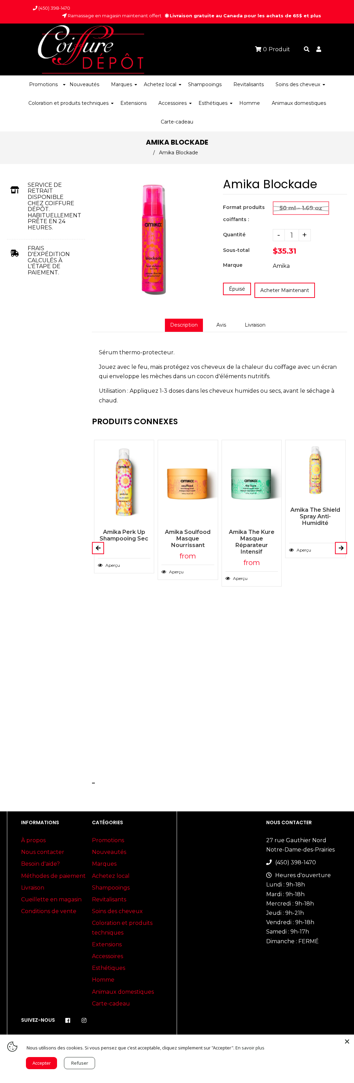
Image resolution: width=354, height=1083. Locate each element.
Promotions (108, 840)
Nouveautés (109, 852)
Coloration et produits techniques (122, 928)
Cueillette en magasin (51, 899)
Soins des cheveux (117, 911)
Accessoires (107, 956)
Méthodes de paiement (53, 876)
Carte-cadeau (111, 1003)
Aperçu (112, 565)
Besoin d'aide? (40, 864)
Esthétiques (108, 968)
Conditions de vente (48, 911)
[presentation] (92, 783)
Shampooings (111, 887)
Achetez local (111, 876)
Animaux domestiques (123, 992)
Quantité (234, 234)
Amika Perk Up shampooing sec (124, 535)
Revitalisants (109, 899)
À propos (33, 840)
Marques (104, 864)
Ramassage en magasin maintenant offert (114, 15)
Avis (221, 325)
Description (184, 325)
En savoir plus (249, 1048)
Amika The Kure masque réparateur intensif (251, 542)
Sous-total (236, 250)
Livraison (255, 325)
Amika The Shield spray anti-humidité (315, 516)
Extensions (107, 944)
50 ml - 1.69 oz (301, 208)
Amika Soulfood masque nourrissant (188, 538)
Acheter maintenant (284, 290)
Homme (103, 979)
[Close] (347, 1041)
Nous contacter (42, 852)
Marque (232, 265)
